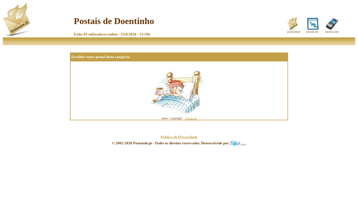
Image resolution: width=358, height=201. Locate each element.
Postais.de (191, 118)
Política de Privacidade (179, 137)
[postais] (17, 35)
